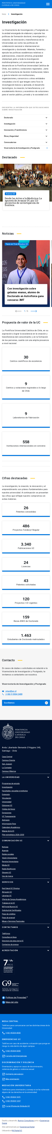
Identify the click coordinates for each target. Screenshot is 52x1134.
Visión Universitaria (9, 858)
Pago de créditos (8, 914)
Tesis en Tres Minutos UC (17, 244)
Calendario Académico (11, 827)
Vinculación (6, 798)
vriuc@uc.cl (9, 691)
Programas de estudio (11, 784)
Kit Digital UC (17, 1131)
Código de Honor (8, 809)
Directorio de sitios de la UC (12, 941)
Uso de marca (7, 876)
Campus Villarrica (9, 771)
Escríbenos (25, 703)
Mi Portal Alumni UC (10, 907)
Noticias (5, 847)
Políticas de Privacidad (15, 997)
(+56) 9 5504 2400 (12, 694)
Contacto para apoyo (14, 1074)
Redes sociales (8, 854)
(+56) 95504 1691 (13, 1097)
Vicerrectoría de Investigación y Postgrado (26, 148)
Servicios (7, 882)
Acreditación (10, 950)
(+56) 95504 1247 (13, 1101)
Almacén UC (7, 892)
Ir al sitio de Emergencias (16, 1056)
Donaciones (6, 813)
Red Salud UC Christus (11, 888)
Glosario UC (6, 873)
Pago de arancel (8, 918)
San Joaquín (7, 764)
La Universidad (11, 777)
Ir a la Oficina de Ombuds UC (18, 1106)
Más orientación (12, 1079)
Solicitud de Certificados (11, 910)
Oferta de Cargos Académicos (14, 899)
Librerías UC (6, 896)
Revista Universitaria (10, 862)
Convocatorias (26, 142)
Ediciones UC (7, 805)
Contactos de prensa (10, 945)
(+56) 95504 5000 (13, 1051)
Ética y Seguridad (26, 136)
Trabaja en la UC (8, 903)
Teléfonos (6, 934)
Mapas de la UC (8, 831)
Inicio (4, 14)
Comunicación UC (12, 841)
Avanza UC (10, 194)
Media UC (6, 865)
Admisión (6, 820)
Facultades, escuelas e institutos (15, 791)
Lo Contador (7, 768)
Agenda (5, 851)
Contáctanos (10, 927)
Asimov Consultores (26, 1121)
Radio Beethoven (9, 869)
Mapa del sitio (10, 1002)
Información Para (9, 824)
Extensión (6, 794)
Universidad (6, 802)
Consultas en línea (9, 937)
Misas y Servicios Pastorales (13, 921)
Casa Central (7, 757)
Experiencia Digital (27, 1127)
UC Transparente (9, 816)
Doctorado (26, 117)
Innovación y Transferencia (26, 129)
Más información (39, 512)
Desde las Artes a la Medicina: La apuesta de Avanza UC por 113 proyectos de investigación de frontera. (23, 201)
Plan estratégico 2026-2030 (13, 835)
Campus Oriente (8, 760)
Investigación (26, 123)
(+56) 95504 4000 (13, 1033)
